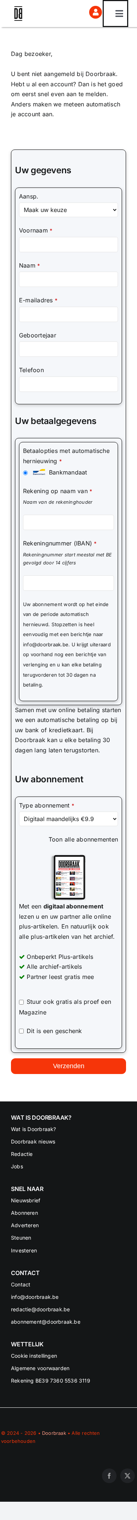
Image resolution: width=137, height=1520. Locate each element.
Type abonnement (46, 805)
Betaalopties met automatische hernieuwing (66, 456)
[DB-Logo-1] (18, 9)
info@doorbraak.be (45, 644)
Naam (29, 265)
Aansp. (28, 196)
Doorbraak (54, 1433)
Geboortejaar (37, 335)
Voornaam (35, 230)
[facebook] (109, 1475)
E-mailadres (38, 300)
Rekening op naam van (57, 491)
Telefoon (31, 370)
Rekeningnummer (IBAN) (59, 543)
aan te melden (86, 94)
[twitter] (127, 1475)
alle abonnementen (91, 839)
